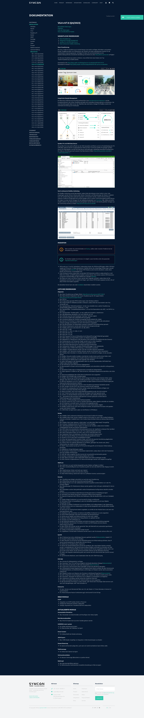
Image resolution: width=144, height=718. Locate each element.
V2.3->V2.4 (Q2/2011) (37, 116)
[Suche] (113, 2)
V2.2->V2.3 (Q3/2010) (37, 118)
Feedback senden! (110, 16)
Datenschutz (85, 691)
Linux (31, 30)
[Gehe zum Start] (141, 709)
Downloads (86, 2)
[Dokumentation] (109, 2)
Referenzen (69, 2)
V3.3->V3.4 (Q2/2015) (37, 100)
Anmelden (99, 698)
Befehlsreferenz (34, 143)
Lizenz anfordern (34, 697)
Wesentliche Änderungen (64, 26)
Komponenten (33, 136)
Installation (33, 24)
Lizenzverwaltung (35, 49)
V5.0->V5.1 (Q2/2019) (37, 85)
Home (55, 2)
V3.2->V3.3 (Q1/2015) (37, 102)
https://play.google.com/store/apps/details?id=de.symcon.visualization (89, 64)
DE (107, 707)
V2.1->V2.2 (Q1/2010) (37, 121)
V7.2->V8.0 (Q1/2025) (37, 58)
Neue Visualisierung (65, 38)
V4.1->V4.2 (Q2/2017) (37, 93)
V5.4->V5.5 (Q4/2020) (37, 77)
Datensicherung (34, 132)
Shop (101, 2)
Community (95, 2)
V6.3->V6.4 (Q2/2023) (37, 66)
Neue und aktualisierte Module (66, 31)
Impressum (84, 688)
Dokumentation (101, 537)
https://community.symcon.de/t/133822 (93, 294)
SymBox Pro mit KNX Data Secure (69, 42)
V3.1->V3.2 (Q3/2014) (37, 104)
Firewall (32, 45)
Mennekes (99, 200)
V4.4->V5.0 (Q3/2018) (37, 87)
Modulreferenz (34, 141)
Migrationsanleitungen (71, 260)
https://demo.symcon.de (101, 54)
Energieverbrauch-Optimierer (97, 100)
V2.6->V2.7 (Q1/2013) (37, 110)
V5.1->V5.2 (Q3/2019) (37, 83)
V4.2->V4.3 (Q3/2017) (37, 91)
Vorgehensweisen (35, 138)
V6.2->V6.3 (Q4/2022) (37, 68)
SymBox (32, 41)
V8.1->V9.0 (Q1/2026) (37, 53)
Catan (32, 43)
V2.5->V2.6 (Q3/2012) (37, 112)
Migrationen (34, 51)
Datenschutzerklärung (108, 692)
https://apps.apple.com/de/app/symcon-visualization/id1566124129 (86, 62)
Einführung (33, 22)
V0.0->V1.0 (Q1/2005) (37, 127)
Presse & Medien (86, 697)
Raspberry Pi (33, 33)
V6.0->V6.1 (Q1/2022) (37, 72)
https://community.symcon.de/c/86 (86, 203)
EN (110, 707)
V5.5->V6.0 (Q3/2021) (37, 74)
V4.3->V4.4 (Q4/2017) (37, 89)
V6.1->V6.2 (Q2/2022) (37, 70)
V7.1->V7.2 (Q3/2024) (37, 60)
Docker (32, 35)
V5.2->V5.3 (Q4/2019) (37, 81)
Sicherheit (32, 130)
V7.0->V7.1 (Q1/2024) (37, 62)
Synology (32, 39)
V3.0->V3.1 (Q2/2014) (37, 106)
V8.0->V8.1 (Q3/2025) (37, 56)
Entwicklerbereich (35, 145)
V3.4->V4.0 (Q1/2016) (37, 97)
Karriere (84, 700)
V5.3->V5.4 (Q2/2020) (37, 79)
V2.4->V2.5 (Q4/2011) (37, 114)
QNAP (32, 37)
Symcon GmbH (43, 707)
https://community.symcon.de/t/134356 (70, 297)
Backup (88, 248)
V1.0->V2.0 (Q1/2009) (37, 125)
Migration (60, 28)
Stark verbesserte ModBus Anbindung (70, 43)
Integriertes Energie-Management (69, 40)
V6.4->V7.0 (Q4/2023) (38, 64)
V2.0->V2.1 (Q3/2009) (37, 123)
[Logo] (35, 3)
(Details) (73, 269)
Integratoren (78, 2)
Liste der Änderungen (63, 30)
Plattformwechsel (35, 47)
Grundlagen (33, 134)
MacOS (32, 28)
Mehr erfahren (33, 696)
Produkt (61, 2)
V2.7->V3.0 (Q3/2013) (37, 108)
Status (83, 694)
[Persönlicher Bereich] (106, 2)
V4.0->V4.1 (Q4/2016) (37, 95)
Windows (32, 26)
